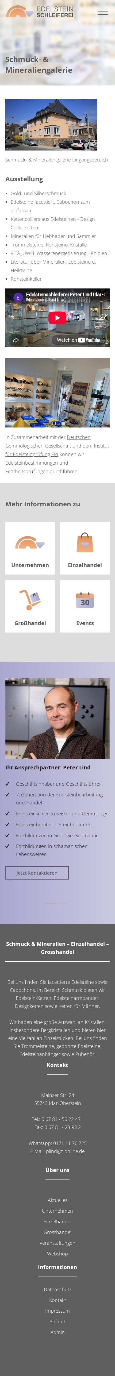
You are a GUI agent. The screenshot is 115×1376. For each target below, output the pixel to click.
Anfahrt (57, 1321)
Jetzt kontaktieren (37, 873)
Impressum (57, 1311)
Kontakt (57, 1300)
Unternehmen (57, 1211)
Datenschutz (57, 1289)
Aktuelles (57, 1200)
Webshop (57, 1253)
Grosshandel (57, 1232)
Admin (58, 1332)
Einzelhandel (57, 1221)
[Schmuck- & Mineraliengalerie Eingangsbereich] (51, 125)
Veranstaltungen (57, 1243)
